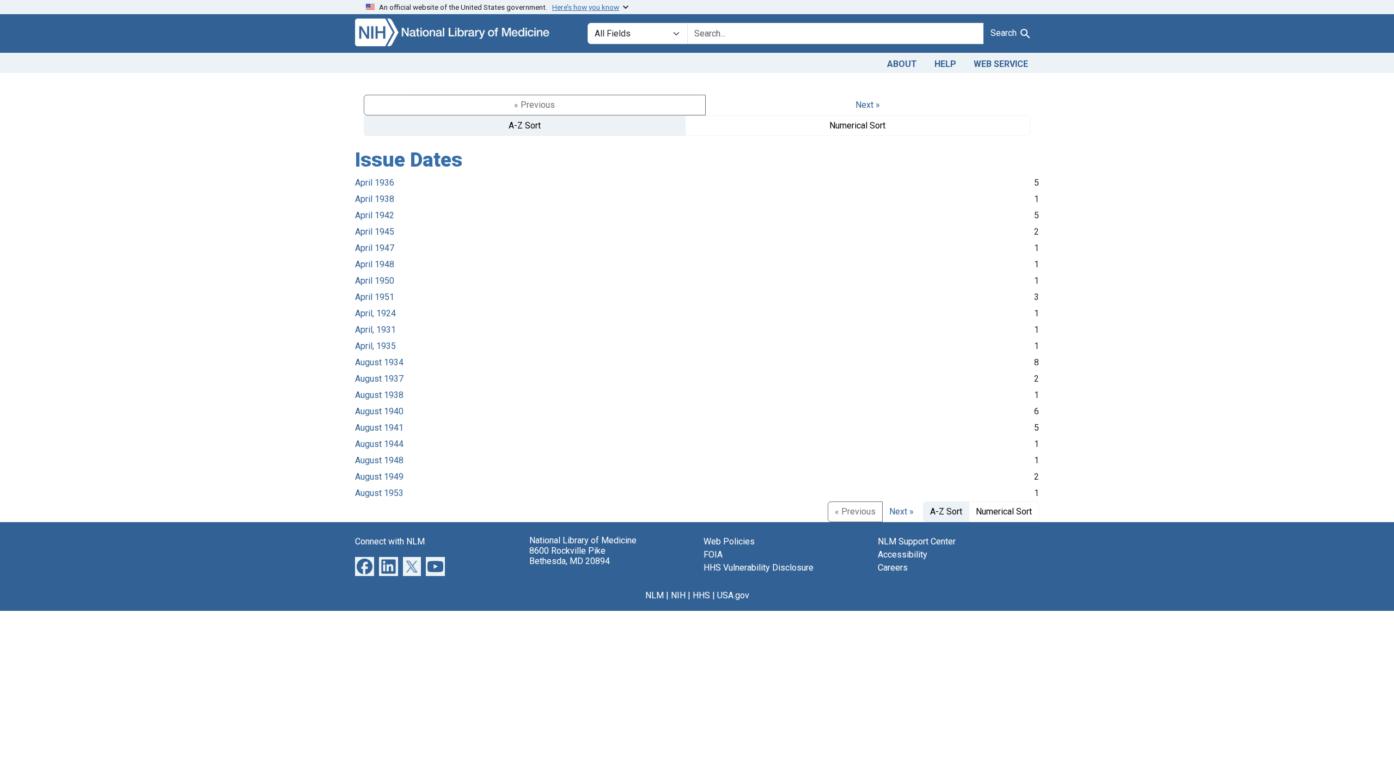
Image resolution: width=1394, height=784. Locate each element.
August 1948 (379, 460)
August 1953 (379, 493)
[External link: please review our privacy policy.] (364, 565)
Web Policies (729, 541)
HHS (701, 595)
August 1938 (379, 395)
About (902, 64)
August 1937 (379, 378)
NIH (678, 595)
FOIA (713, 554)
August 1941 (379, 427)
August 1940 (379, 411)
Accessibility (902, 554)
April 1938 (374, 199)
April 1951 (374, 297)
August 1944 (379, 444)
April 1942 (374, 215)
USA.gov (733, 595)
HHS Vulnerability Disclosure (759, 567)
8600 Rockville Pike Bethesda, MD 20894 (569, 556)
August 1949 (379, 476)
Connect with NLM (390, 541)
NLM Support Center (917, 541)
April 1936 (374, 182)
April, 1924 (375, 313)
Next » (867, 105)
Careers (893, 567)
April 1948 (374, 264)
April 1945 (374, 231)
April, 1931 (375, 329)
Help (945, 64)
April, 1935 (375, 346)
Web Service (1001, 64)
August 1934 (379, 362)
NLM (654, 595)
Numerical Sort (857, 125)
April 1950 (374, 280)
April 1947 (374, 248)
